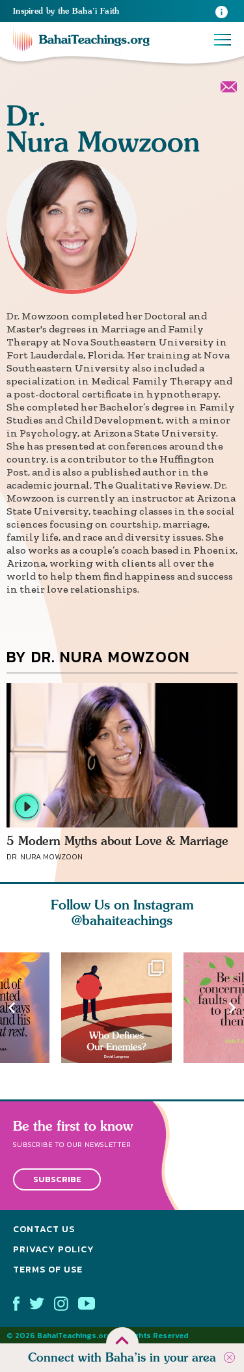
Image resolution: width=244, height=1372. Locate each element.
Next (232, 1007)
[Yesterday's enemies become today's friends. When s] (122, 1007)
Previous (11, 1007)
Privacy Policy (53, 1249)
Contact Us (44, 1229)
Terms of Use (48, 1269)
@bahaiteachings (122, 920)
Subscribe (57, 1179)
